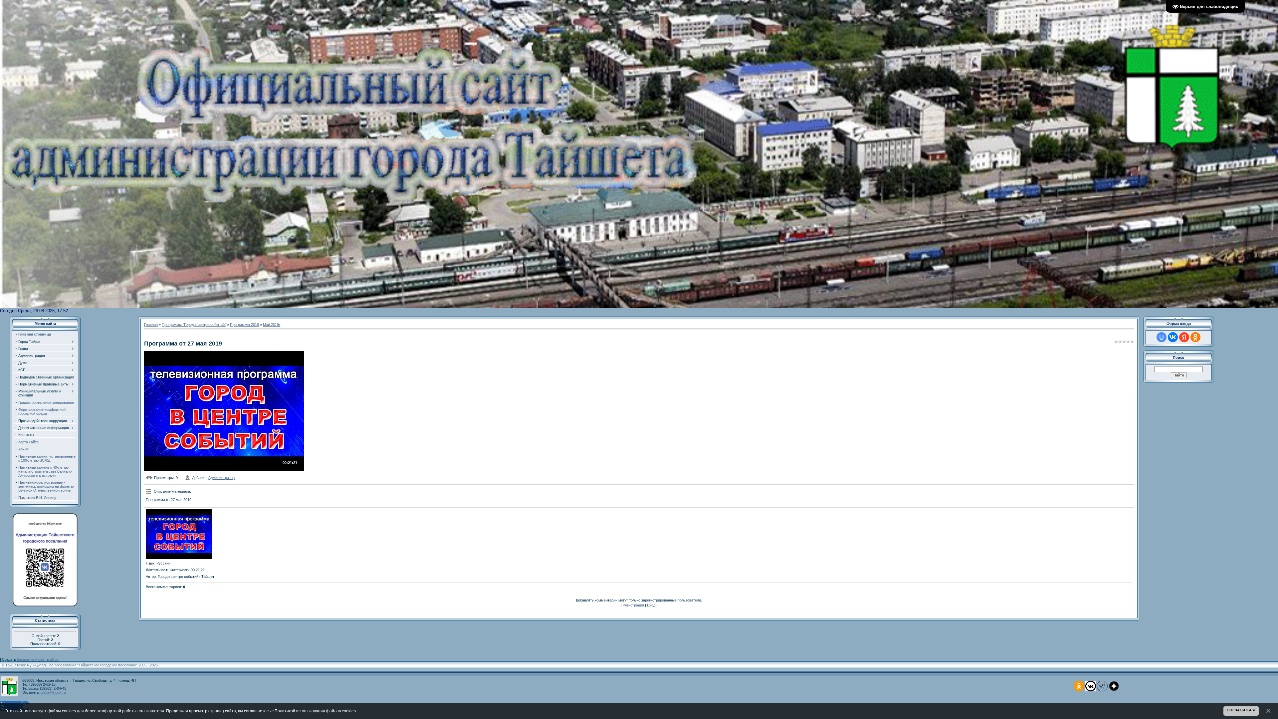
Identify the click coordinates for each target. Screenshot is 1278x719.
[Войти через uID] (1162, 337)
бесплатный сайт (31, 659)
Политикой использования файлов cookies (315, 711)
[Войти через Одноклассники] (1195, 337)
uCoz (54, 659)
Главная (151, 325)
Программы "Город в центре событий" (194, 325)
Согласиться (1241, 710)
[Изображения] (179, 534)
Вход (651, 605)
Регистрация (633, 605)
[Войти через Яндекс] (1184, 337)
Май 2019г (271, 325)
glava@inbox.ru (53, 692)
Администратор (221, 478)
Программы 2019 (244, 325)
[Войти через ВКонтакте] (1173, 337)
